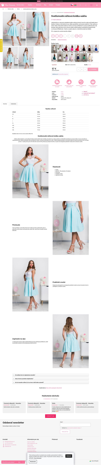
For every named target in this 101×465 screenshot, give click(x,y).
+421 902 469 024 (9, 443)
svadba (62, 94)
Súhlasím (68, 456)
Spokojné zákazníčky (31, 448)
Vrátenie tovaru (30, 446)
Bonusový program (31, 449)
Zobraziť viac (50, 416)
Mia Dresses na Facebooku (10, 444)
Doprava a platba (31, 441)
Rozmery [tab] (5, 103)
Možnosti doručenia (62, 39)
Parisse (89, 64)
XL (68, 36)
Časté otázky (30, 445)
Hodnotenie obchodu (50, 396)
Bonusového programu (63, 74)
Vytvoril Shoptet (94, 460)
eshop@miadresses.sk (10, 441)
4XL (81, 36)
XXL (73, 36)
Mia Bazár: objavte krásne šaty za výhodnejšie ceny (50, 1)
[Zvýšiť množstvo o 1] (85, 69)
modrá (62, 93)
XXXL (77, 36)
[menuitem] (21, 5)
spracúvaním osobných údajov (73, 427)
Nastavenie (33, 461)
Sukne (62, 91)
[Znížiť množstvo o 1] (78, 69)
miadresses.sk (8, 446)
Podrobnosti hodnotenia (69, 12)
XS (53, 36)
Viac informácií (37, 458)
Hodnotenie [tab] (13, 103)
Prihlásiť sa (65, 431)
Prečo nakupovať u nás (32, 443)
